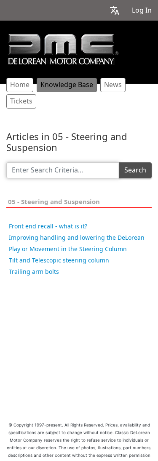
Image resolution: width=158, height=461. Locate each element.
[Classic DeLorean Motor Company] (63, 49)
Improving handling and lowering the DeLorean (77, 237)
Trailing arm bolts (34, 271)
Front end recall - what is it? (48, 226)
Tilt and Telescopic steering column (59, 260)
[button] (114, 10)
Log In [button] (142, 10)
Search (135, 170)
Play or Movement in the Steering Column (68, 249)
